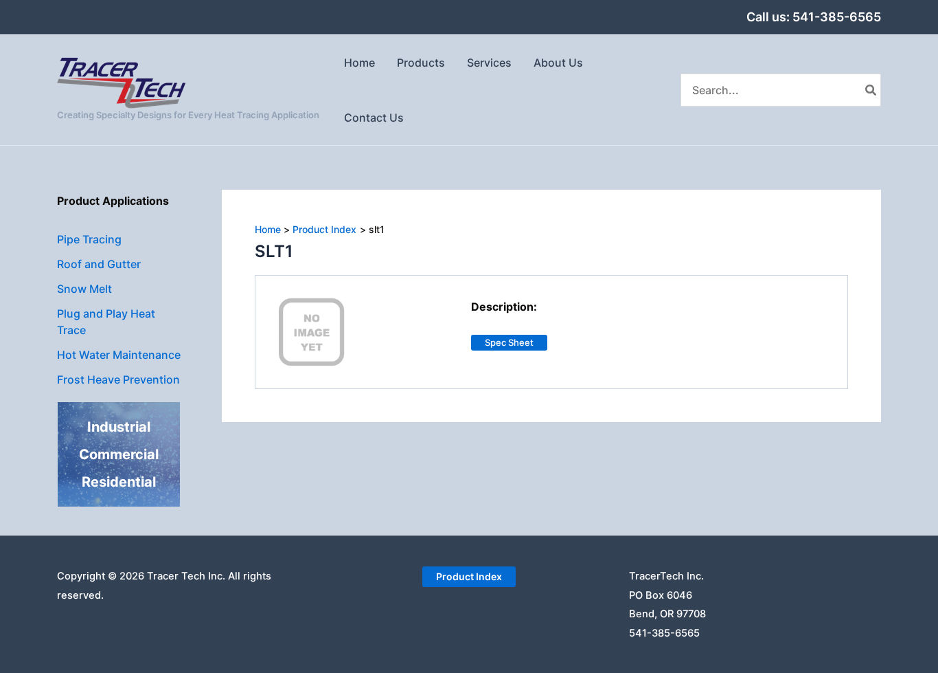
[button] (469, 576)
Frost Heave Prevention (118, 379)
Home (359, 62)
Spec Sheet (509, 342)
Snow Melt (84, 289)
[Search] (871, 90)
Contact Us (374, 117)
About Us (558, 62)
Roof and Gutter (99, 264)
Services (489, 62)
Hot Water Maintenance (119, 355)
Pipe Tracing (89, 239)
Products (421, 62)
